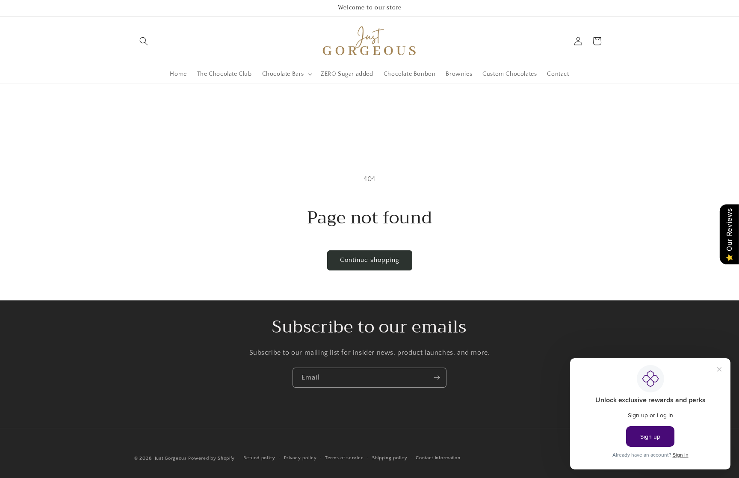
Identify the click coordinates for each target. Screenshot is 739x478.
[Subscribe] (436, 378)
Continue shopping (369, 260)
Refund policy (259, 457)
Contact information (438, 457)
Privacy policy (300, 457)
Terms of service (344, 457)
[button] (143, 41)
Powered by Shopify (211, 458)
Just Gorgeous (171, 458)
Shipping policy (390, 457)
